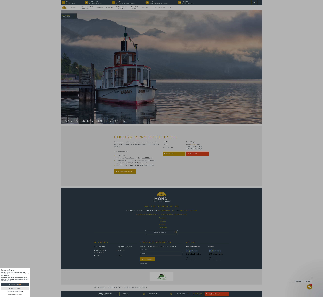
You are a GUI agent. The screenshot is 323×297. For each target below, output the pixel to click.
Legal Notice (19, 294)
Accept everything (14, 284)
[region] (15, 276)
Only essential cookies (15, 288)
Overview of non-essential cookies (15, 291)
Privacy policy (11, 294)
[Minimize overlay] (28, 270)
